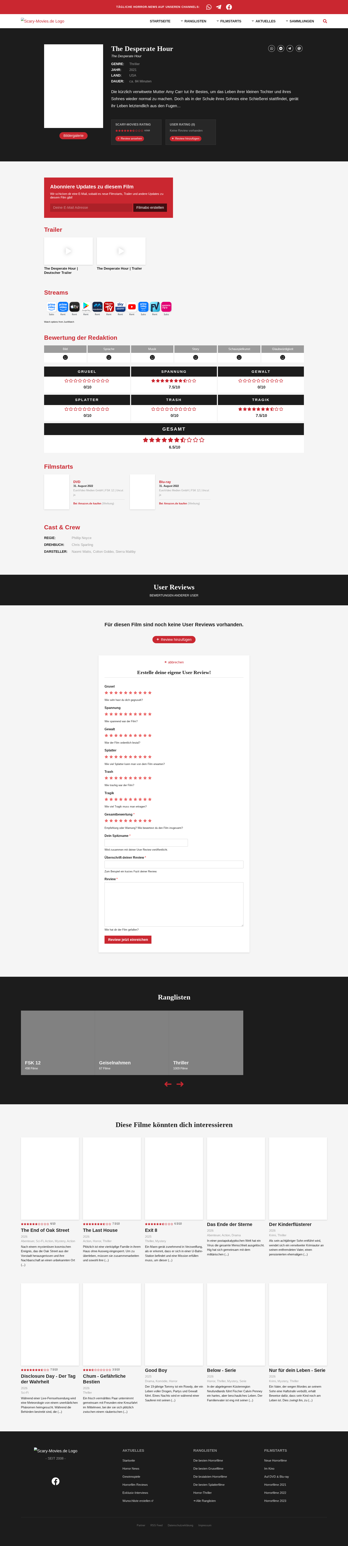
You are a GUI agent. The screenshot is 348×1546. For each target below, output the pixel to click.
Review (111, 879)
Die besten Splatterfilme (209, 1484)
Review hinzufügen (186, 138)
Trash (109, 771)
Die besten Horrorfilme (208, 1460)
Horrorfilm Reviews (135, 1484)
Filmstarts (230, 21)
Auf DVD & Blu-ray (276, 1476)
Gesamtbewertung (120, 814)
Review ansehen (131, 138)
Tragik (109, 793)
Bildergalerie (73, 136)
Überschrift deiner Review (125, 857)
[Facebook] (229, 7)
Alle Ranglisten (206, 1500)
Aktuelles (266, 21)
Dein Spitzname (117, 835)
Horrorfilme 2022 (275, 1492)
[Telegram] (219, 7)
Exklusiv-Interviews (135, 1492)
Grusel (110, 686)
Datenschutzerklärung (180, 1525)
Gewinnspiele (131, 1476)
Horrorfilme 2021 (275, 1484)
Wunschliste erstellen (136, 1500)
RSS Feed (156, 1525)
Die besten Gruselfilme (208, 1468)
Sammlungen (302, 21)
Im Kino (269, 1468)
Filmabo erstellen (150, 208)
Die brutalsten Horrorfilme (210, 1476)
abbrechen (175, 662)
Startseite (160, 21)
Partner (141, 1525)
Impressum (204, 1525)
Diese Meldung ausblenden (289, 1537)
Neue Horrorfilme (275, 1460)
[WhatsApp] (209, 7)
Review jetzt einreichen (128, 940)
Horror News (130, 1468)
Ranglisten (195, 21)
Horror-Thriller (202, 1492)
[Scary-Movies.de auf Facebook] (56, 1484)
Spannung (113, 708)
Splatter (110, 750)
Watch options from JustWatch (59, 322)
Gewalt (110, 729)
